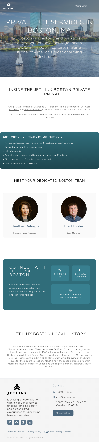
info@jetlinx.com (66, 397)
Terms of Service (15, 432)
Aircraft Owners (33, 109)
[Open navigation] (94, 6)
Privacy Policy (34, 432)
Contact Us (64, 413)
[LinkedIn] (23, 422)
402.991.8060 (64, 392)
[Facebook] (16, 422)
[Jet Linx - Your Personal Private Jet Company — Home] (17, 389)
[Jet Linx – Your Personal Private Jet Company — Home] (9, 6)
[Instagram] (29, 422)
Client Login (81, 6)
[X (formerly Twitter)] (9, 422)
